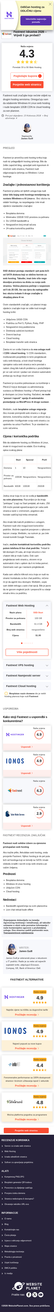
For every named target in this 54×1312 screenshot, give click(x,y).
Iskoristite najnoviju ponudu (36, 20)
